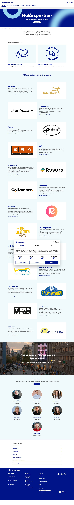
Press (40, 484)
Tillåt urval (37, 262)
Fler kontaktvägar (28, 487)
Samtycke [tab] (22, 245)
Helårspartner (20, 28)
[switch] (31, 258)
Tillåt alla (51, 262)
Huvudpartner (15, 445)
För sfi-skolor (41, 486)
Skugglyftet (15, 454)
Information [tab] (37, 245)
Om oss (40, 476)
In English (41, 488)
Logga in (71, 2)
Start (2, 28)
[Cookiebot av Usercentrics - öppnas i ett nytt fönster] (54, 242)
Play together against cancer (19, 460)
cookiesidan (25, 252)
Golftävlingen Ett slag (17, 457)
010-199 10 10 (27, 483)
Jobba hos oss (42, 478)
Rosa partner (15, 451)
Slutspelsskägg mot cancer (18, 463)
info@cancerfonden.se (29, 481)
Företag (10, 28)
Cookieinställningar (43, 481)
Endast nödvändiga (22, 262)
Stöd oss (6, 28)
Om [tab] (52, 245)
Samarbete (14, 28)
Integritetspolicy (42, 479)
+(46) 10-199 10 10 (28, 485)
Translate (47, 491)
